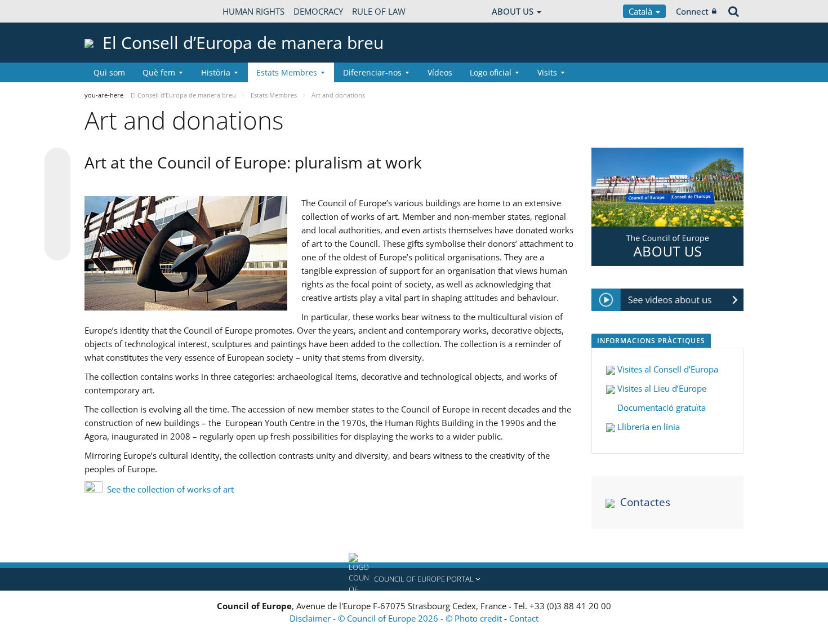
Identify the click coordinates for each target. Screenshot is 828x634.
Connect (692, 11)
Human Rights (253, 11)
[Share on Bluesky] (57, 161)
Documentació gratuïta (660, 407)
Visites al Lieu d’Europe (660, 388)
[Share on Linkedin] (57, 226)
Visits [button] (547, 72)
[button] (414, 579)
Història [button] (215, 72)
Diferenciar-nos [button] (372, 72)
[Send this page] (57, 247)
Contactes (645, 502)
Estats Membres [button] (286, 72)
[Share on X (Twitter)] (57, 183)
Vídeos (440, 72)
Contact (523, 618)
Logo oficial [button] (490, 72)
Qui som (109, 72)
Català (642, 11)
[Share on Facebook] (57, 204)
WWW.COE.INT (112, 11)
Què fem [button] (159, 72)
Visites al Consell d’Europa (667, 369)
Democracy (318, 11)
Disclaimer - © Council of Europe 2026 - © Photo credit (397, 618)
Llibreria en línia (647, 426)
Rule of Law (379, 11)
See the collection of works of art (170, 489)
